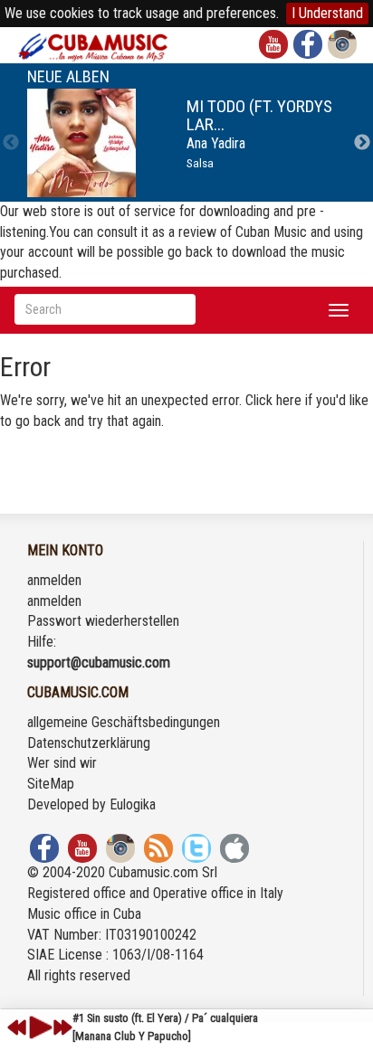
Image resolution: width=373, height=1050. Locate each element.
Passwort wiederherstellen (103, 620)
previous (17, 1027)
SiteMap (50, 783)
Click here (273, 400)
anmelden (54, 580)
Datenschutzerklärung (88, 743)
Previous (11, 143)
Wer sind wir (62, 762)
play (38, 1027)
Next (362, 143)
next (62, 1027)
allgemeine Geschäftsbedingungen (123, 722)
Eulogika (133, 804)
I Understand (327, 13)
